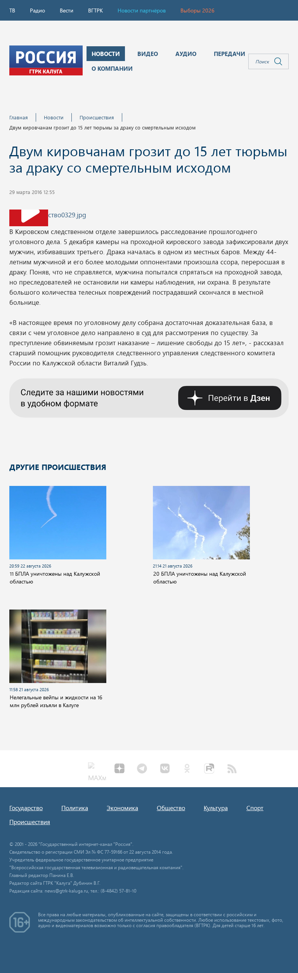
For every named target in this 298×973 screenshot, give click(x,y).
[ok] (187, 769)
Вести (66, 10)
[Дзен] (119, 769)
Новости (54, 117)
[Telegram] (142, 769)
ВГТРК (95, 10)
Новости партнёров (142, 10)
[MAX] (97, 769)
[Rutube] (209, 769)
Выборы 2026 (197, 10)
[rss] (232, 769)
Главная (18, 117)
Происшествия (97, 117)
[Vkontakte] (164, 769)
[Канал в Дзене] (149, 397)
